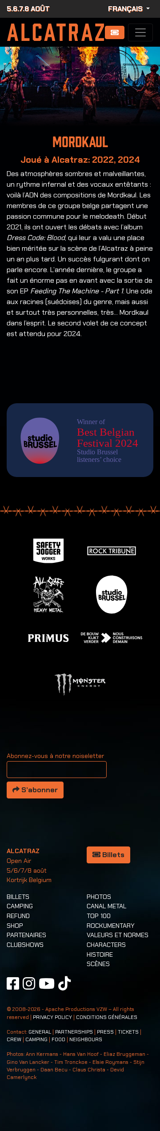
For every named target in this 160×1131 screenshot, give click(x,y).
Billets (112, 854)
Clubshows (25, 945)
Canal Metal (106, 906)
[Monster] (80, 684)
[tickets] (114, 32)
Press (105, 1032)
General (39, 1032)
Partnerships (74, 1032)
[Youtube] (47, 983)
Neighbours (85, 1039)
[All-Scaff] (48, 593)
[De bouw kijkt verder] (111, 637)
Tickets (128, 1032)
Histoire (100, 955)
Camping (20, 906)
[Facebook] (13, 983)
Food (58, 1039)
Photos (99, 897)
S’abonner (39, 789)
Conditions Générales (106, 1017)
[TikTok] (64, 983)
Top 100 (99, 916)
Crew (14, 1039)
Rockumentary (111, 926)
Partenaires (26, 935)
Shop (15, 926)
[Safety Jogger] (48, 550)
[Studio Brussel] (111, 593)
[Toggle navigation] (140, 32)
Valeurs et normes (117, 935)
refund (18, 916)
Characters (106, 945)
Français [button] (126, 8)
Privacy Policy (52, 1017)
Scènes (98, 964)
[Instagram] (29, 983)
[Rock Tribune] (111, 550)
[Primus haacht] (48, 637)
